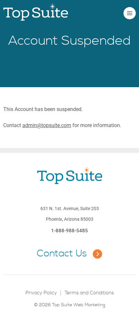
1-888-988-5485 (69, 231)
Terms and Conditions (89, 293)
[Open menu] (129, 13)
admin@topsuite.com (46, 125)
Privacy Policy (41, 293)
